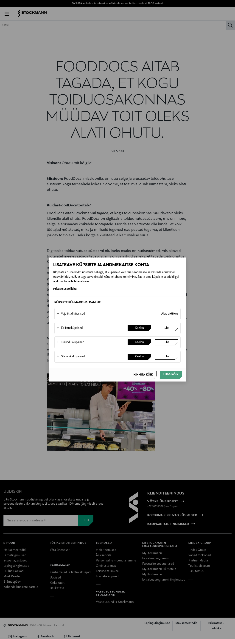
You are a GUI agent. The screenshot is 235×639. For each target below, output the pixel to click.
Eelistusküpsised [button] (70, 328)
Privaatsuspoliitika (65, 289)
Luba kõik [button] (170, 374)
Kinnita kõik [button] (143, 374)
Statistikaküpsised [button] (71, 357)
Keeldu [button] (139, 328)
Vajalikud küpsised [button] (71, 314)
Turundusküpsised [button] (70, 342)
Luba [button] (166, 328)
